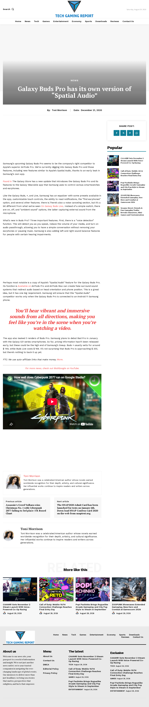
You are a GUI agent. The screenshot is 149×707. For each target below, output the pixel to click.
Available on (24, 286)
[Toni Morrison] (10, 535)
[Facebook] (116, 133)
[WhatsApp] (137, 133)
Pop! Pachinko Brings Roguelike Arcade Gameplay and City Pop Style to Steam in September (133, 186)
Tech (71, 665)
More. (60, 359)
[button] (9, 9)
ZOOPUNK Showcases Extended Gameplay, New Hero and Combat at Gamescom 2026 (131, 198)
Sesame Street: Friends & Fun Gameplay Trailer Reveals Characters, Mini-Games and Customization (132, 211)
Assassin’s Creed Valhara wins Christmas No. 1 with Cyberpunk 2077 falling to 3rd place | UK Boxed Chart (26, 509)
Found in (7, 181)
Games (72, 677)
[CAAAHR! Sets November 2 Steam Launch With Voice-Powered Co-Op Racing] (113, 160)
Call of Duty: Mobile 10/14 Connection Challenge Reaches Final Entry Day (132, 173)
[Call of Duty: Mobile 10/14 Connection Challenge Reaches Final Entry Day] (113, 173)
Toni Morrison (59, 110)
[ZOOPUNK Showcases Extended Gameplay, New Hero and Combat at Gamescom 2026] (113, 198)
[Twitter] (123, 133)
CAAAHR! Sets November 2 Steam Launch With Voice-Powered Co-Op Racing (132, 160)
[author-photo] (5, 613)
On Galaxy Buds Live (52, 206)
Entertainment (76, 689)
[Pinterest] (130, 133)
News (74, 80)
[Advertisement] (52, 141)
